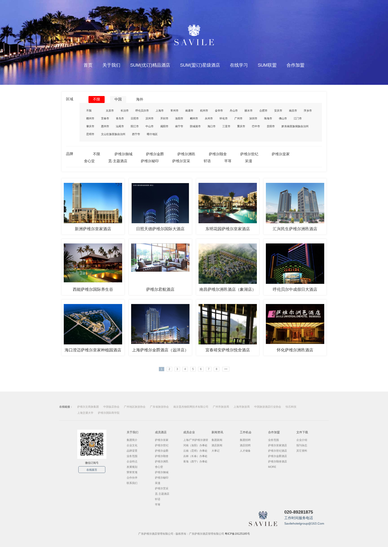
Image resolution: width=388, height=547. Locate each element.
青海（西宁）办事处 (195, 461)
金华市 (219, 110)
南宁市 (179, 126)
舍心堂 (89, 161)
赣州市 (90, 118)
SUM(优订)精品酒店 (150, 65)
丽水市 (249, 110)
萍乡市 (308, 110)
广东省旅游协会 (159, 406)
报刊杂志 (301, 445)
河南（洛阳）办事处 (195, 445)
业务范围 (132, 456)
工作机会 (245, 432)
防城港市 (195, 126)
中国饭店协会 (111, 406)
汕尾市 (120, 126)
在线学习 (239, 65)
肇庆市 (90, 126)
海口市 (211, 126)
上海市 (160, 110)
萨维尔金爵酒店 (277, 456)
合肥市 (263, 110)
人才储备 (245, 450)
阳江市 (135, 126)
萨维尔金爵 (155, 154)
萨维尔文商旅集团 (88, 406)
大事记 (216, 450)
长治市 (125, 110)
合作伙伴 (132, 477)
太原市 (110, 110)
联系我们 (132, 483)
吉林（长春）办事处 (195, 456)
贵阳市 (271, 126)
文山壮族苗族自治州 (113, 134)
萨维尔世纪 (249, 154)
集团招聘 (245, 440)
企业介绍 (301, 440)
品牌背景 (132, 450)
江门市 (298, 118)
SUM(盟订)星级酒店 (200, 65)
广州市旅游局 (221, 406)
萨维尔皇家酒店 (277, 445)
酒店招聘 (245, 445)
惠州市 (105, 126)
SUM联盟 (267, 65)
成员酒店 (161, 432)
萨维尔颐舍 (218, 154)
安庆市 (278, 110)
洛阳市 (179, 118)
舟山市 (234, 110)
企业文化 (132, 445)
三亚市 (226, 126)
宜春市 (105, 118)
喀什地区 (152, 134)
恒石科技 (291, 406)
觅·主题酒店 (117, 161)
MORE (272, 466)
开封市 (164, 118)
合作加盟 (295, 65)
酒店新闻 (217, 445)
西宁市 (136, 134)
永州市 (209, 118)
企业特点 (132, 461)
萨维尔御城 (123, 154)
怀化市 (224, 118)
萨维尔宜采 (181, 161)
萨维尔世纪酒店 (277, 450)
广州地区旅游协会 (135, 406)
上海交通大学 (85, 412)
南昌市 (293, 110)
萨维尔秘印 (150, 161)
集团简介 (132, 440)
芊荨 (227, 161)
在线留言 (91, 469)
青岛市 (120, 118)
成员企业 (189, 432)
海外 (139, 99)
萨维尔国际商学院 (108, 412)
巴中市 (256, 126)
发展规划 (132, 466)
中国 (118, 99)
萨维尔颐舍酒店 (277, 461)
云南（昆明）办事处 (195, 450)
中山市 (150, 126)
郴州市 (194, 118)
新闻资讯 (217, 432)
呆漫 (248, 161)
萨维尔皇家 (281, 154)
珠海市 (268, 118)
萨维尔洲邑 (186, 154)
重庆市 (241, 126)
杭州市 (204, 110)
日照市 (135, 118)
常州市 (174, 110)
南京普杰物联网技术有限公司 (190, 406)
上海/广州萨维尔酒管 (195, 440)
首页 (88, 65)
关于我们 (111, 65)
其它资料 (301, 450)
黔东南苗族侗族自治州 (295, 126)
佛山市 (283, 118)
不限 (96, 99)
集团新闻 (217, 440)
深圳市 (253, 118)
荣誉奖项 (132, 472)
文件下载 (302, 432)
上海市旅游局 (242, 406)
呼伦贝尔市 (142, 110)
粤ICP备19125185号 (237, 533)
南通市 (189, 110)
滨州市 (150, 118)
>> (225, 369)
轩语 (207, 161)
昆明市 (90, 134)
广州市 (238, 118)
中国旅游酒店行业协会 (267, 406)
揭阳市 (164, 126)
